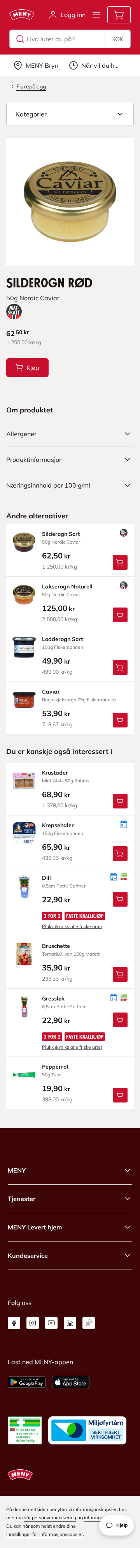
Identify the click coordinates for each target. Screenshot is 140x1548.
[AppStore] (70, 1382)
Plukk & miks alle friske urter (72, 926)
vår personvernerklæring (50, 1517)
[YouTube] (51, 1323)
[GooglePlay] (27, 1382)
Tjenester (21, 1199)
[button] (70, 114)
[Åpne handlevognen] (119, 14)
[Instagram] (32, 1323)
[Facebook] (14, 1323)
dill (46, 877)
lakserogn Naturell (67, 586)
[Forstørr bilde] (70, 202)
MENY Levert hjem (35, 1227)
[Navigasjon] (96, 14)
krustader (55, 772)
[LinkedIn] (70, 1323)
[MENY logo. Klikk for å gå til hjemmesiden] (21, 14)
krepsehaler (58, 825)
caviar (51, 691)
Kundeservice (28, 1255)
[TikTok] (88, 1323)
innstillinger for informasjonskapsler (44, 1534)
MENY (17, 1170)
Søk (117, 39)
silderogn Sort (61, 533)
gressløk (53, 998)
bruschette (56, 945)
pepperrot (55, 1066)
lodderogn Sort (62, 639)
